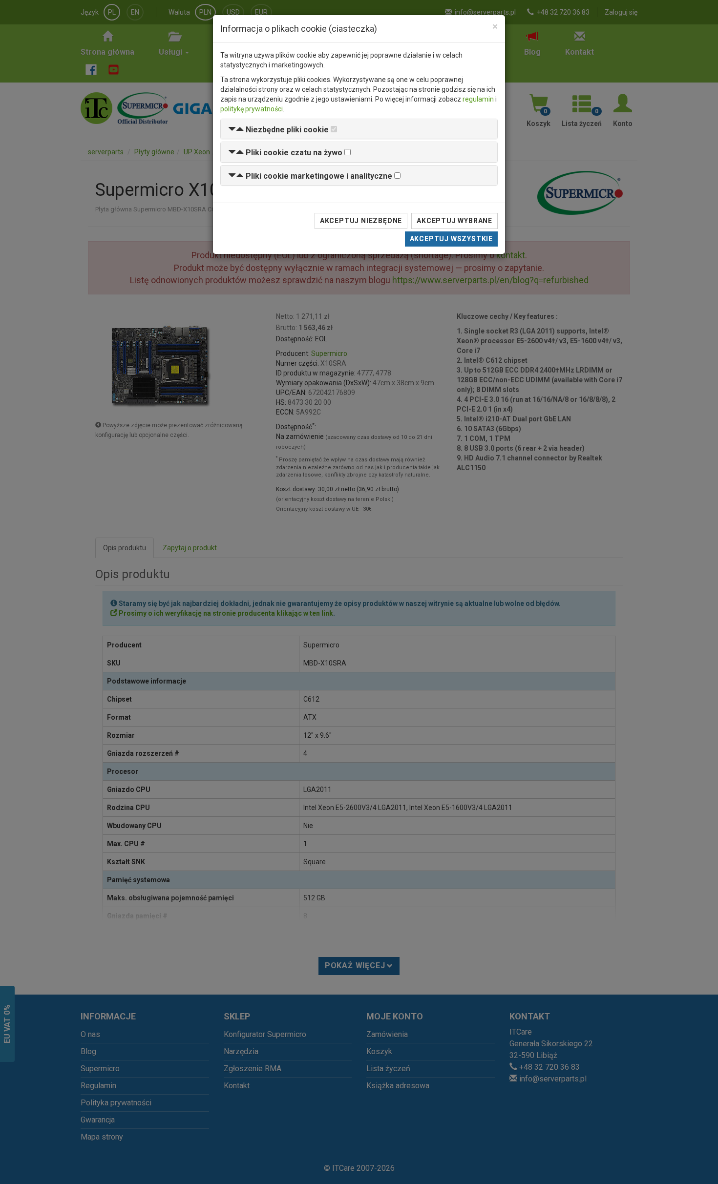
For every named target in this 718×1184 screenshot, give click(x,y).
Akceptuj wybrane (454, 221)
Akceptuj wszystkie (451, 239)
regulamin (478, 99)
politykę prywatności (251, 109)
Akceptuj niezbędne (361, 221)
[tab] (359, 129)
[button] (278, 129)
